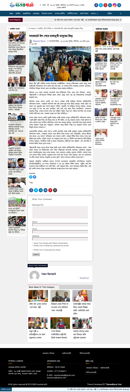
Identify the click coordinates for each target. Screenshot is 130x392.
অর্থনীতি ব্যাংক (72, 13)
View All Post (84, 278)
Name (34, 222)
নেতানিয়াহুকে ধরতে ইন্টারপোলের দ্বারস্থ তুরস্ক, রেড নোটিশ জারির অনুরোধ (102, 20)
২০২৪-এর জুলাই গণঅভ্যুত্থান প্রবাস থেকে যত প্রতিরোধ (16, 210)
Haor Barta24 (49, 273)
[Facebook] (31, 190)
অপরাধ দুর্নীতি (60, 13)
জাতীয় (18, 13)
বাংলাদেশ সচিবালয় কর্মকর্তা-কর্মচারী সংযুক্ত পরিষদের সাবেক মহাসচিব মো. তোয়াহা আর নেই (16, 129)
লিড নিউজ (47, 28)
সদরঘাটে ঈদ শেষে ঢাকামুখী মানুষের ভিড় (68, 28)
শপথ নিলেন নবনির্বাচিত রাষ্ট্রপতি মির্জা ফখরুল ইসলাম (59, 334)
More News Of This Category (42, 287)
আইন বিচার (84, 13)
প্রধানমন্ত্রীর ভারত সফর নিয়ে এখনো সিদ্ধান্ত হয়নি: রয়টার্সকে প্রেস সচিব (115, 122)
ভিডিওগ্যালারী (85, 353)
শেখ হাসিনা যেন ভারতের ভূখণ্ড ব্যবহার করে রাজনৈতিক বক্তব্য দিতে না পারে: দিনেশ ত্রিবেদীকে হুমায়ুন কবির (16, 47)
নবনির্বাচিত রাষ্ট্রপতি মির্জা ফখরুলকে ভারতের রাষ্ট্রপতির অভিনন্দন (100, 102)
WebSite (35, 236)
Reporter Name (39, 41)
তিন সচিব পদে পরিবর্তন (114, 83)
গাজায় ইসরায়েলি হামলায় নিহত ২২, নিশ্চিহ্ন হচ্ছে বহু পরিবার (16, 230)
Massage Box (38, 205)
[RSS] (119, 5)
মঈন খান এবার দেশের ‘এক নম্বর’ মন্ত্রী (59, 20)
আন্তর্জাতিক (26, 13)
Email (34, 229)
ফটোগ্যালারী (66, 353)
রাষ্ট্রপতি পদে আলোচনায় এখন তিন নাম (16, 89)
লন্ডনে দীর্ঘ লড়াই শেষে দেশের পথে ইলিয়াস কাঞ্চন (15, 172)
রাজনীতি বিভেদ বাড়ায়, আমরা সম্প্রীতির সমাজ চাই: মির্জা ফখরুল (16, 191)
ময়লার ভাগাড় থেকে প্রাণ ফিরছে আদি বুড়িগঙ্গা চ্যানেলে (81, 334)
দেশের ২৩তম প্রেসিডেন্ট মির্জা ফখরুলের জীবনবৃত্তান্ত (99, 141)
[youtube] (115, 5)
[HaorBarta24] (21, 4)
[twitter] (101, 5)
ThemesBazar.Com (114, 384)
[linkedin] (110, 5)
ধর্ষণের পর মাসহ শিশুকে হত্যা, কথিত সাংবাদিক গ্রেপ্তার (101, 120)
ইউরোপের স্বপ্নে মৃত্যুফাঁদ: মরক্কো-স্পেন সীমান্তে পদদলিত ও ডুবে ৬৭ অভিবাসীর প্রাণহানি (16, 70)
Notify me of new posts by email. (47, 250)
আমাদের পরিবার (48, 353)
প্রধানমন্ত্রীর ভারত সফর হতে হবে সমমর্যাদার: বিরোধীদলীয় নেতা (115, 102)
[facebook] (96, 5)
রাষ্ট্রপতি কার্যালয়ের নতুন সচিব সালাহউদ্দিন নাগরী (100, 84)
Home (33, 28)
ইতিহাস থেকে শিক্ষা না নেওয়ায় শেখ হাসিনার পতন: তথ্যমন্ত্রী (59, 307)
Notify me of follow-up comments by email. (51, 246)
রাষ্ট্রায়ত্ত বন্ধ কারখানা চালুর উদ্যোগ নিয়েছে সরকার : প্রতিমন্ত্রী (15, 107)
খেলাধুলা (36, 13)
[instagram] (105, 5)
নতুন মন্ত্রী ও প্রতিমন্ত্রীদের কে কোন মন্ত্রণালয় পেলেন (37, 334)
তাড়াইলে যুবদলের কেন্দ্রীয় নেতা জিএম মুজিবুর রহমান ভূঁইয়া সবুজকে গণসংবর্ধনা (15, 151)
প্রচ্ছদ (11, 13)
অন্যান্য (93, 13)
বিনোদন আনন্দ (47, 13)
